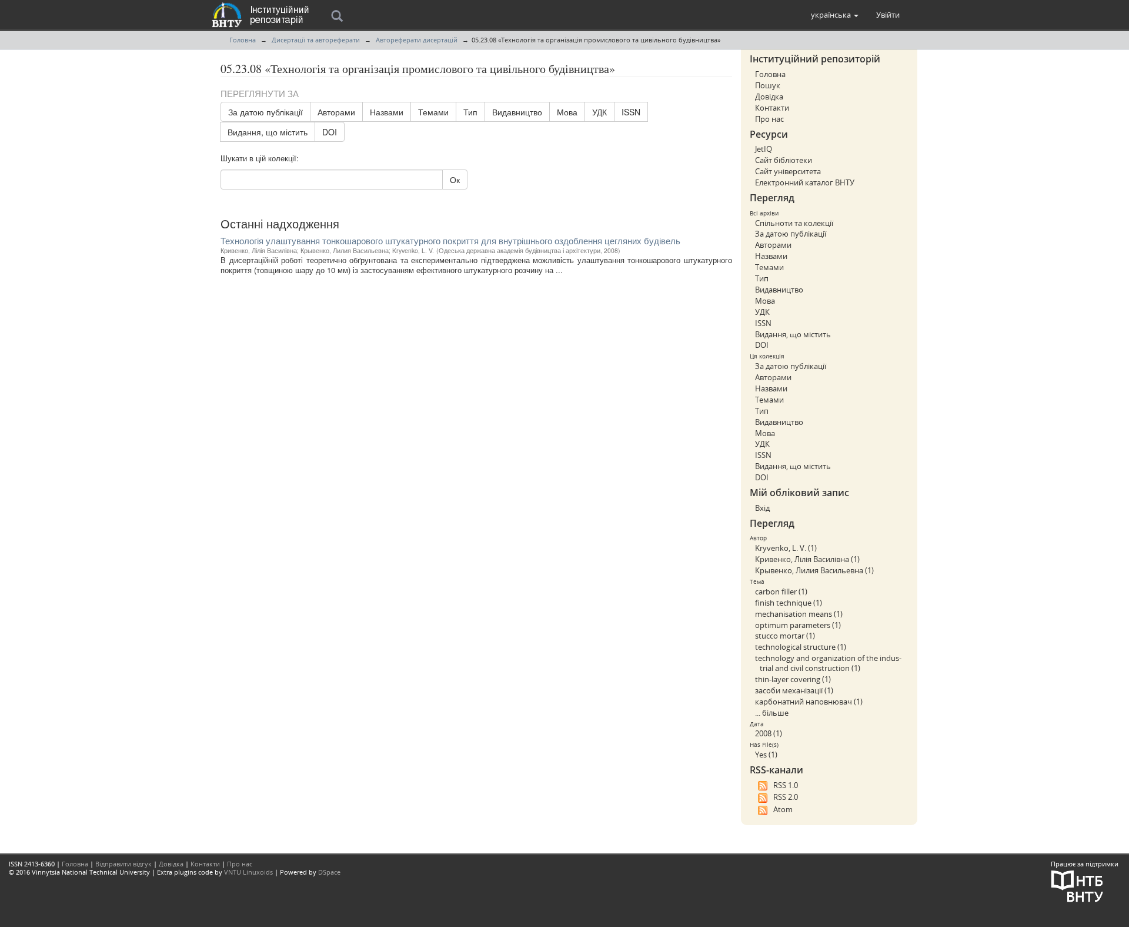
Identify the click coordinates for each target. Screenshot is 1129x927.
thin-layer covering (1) (793, 679)
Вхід (762, 508)
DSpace (329, 872)
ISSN (631, 112)
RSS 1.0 (785, 785)
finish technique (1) (788, 602)
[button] (834, 14)
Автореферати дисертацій (416, 39)
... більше (772, 712)
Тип (470, 112)
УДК (599, 112)
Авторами (336, 112)
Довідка (769, 96)
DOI (329, 132)
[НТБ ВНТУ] (1077, 885)
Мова (567, 112)
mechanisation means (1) (799, 614)
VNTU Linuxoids (248, 872)
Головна (242, 39)
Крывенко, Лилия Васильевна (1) (814, 570)
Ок (455, 179)
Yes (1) (766, 754)
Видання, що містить (268, 132)
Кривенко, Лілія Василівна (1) (807, 559)
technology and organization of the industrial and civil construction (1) (828, 663)
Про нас (769, 119)
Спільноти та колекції (794, 223)
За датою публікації (265, 112)
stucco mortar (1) (785, 635)
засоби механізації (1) (794, 690)
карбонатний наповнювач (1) (809, 701)
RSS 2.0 (785, 797)
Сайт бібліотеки (783, 160)
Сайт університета (788, 171)
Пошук (767, 85)
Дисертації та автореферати (316, 39)
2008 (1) (768, 733)
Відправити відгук (123, 863)
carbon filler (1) (781, 591)
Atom (783, 809)
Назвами (386, 112)
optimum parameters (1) (798, 625)
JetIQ (763, 149)
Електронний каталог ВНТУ (804, 182)
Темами (433, 112)
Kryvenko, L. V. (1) (786, 548)
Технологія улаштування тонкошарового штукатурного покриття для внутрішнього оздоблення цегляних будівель (450, 240)
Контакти (772, 107)
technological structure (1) (800, 647)
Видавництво (517, 112)
